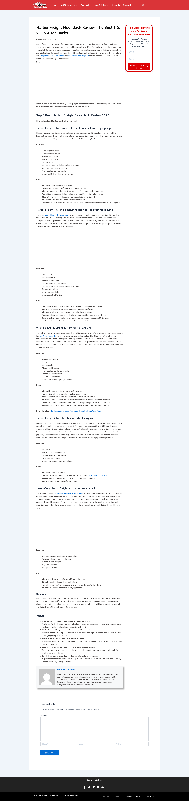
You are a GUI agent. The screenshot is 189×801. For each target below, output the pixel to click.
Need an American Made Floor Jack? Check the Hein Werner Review (76, 411)
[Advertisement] (79, 81)
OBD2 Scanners (68, 5)
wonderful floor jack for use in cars (56, 215)
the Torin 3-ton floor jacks (97, 475)
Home (55, 5)
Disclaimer (118, 796)
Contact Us (127, 5)
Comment (44, 715)
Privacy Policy (106, 796)
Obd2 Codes (100, 5)
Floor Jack (85, 5)
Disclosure (128, 796)
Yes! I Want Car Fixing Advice (139, 67)
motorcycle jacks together (78, 56)
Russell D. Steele (66, 669)
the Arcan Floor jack (47, 336)
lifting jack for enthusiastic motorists (69, 493)
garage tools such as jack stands (52, 56)
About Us (116, 5)
